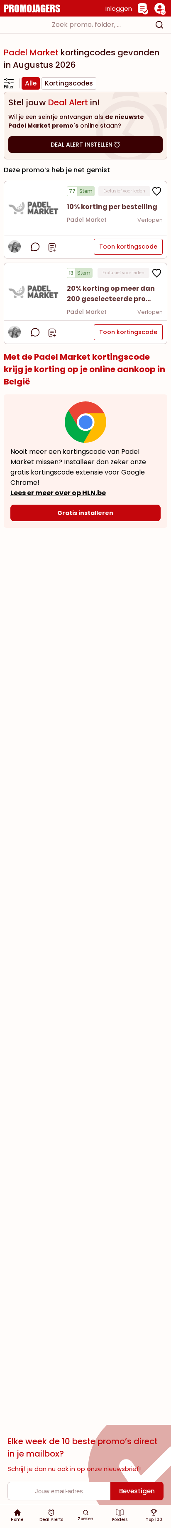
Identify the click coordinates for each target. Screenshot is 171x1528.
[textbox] (78, 25)
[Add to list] (52, 246)
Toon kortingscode (128, 246)
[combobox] (85, 24)
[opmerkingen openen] (35, 246)
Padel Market (87, 220)
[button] (33, 208)
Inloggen (118, 8)
